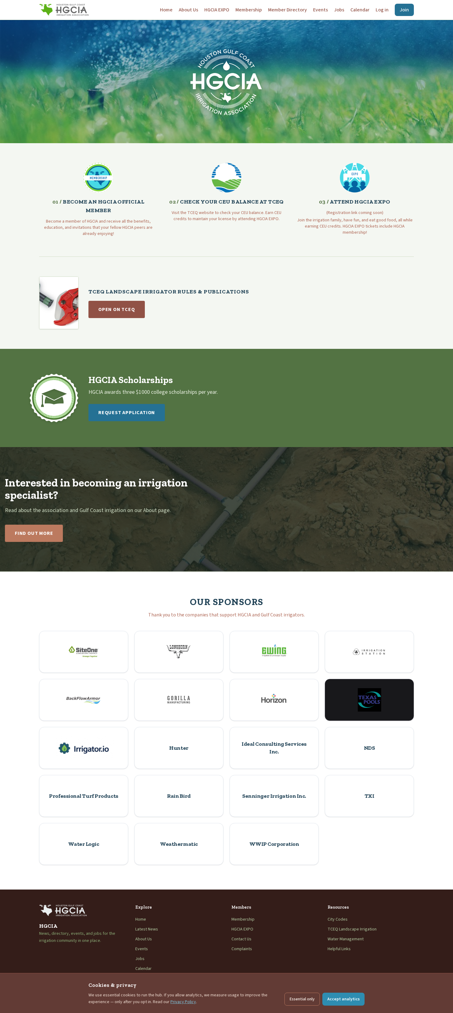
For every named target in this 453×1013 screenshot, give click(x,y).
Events (320, 9)
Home (166, 9)
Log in (382, 9)
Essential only (302, 999)
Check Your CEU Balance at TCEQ (226, 201)
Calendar (359, 9)
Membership (248, 9)
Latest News (146, 929)
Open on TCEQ (116, 309)
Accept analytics (343, 999)
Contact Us (241, 939)
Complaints (241, 949)
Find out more (34, 533)
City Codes (338, 919)
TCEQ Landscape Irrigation (352, 929)
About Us (188, 9)
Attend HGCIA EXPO (354, 201)
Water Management (346, 939)
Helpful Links (339, 949)
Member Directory (287, 9)
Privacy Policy (183, 1002)
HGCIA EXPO (216, 9)
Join (404, 9)
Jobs (339, 9)
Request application (126, 412)
